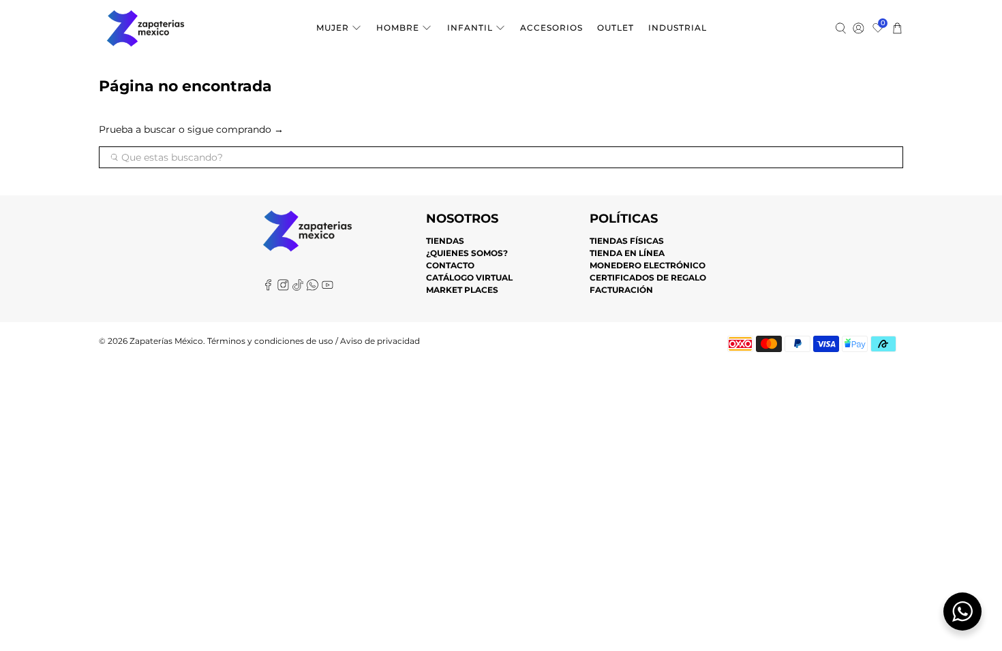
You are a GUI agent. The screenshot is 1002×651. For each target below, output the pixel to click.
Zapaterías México (166, 341)
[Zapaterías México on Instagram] (283, 288)
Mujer (332, 27)
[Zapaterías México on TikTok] (298, 288)
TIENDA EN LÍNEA (627, 253)
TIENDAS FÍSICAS (627, 241)
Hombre (397, 27)
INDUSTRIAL (677, 27)
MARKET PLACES (462, 290)
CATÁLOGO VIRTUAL (469, 277)
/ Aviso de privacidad (376, 341)
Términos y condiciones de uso (270, 341)
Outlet (615, 27)
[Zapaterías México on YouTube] (327, 288)
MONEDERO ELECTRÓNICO (647, 265)
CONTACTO (450, 265)
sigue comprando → (235, 129)
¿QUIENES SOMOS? (467, 253)
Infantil (470, 27)
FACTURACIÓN (621, 290)
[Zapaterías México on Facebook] (268, 288)
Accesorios (551, 27)
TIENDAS (445, 241)
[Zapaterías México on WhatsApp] (312, 288)
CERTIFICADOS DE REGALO (648, 277)
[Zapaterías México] (145, 28)
